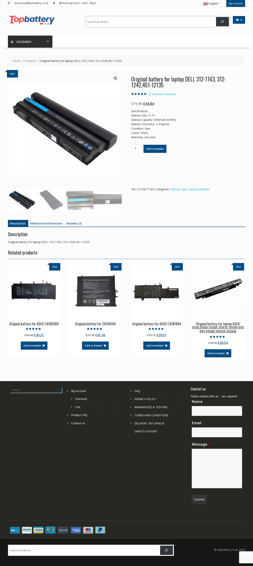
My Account (236, 3)
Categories (23, 42)
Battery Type (179, 189)
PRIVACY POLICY (145, 399)
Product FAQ (79, 415)
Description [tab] (17, 223)
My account (78, 391)
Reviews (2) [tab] (74, 223)
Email (198, 422)
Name (197, 401)
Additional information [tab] (46, 223)
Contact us (78, 423)
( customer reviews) (162, 94)
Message (201, 444)
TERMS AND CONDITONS (151, 415)
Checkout (81, 399)
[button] (115, 78)
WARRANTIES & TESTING (150, 407)
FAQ (137, 391)
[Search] (222, 21)
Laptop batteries (199, 189)
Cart (77, 407)
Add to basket (155, 148)
